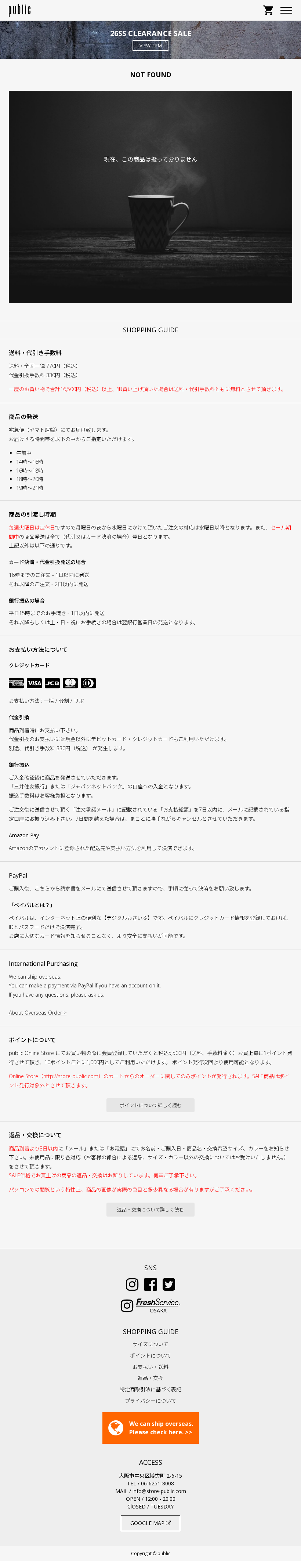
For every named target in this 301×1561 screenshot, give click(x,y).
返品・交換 (150, 1377)
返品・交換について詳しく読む (150, 1209)
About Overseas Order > (37, 1012)
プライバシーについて (150, 1400)
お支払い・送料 (150, 1366)
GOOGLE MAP (148, 1523)
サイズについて (150, 1344)
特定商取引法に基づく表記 (150, 1389)
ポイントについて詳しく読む (151, 1105)
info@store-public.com (159, 1491)
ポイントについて (150, 1355)
